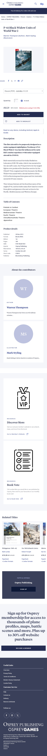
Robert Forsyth (26, 552)
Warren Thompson (17, 307)
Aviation (29, 17)
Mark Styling (14, 352)
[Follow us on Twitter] (17, 715)
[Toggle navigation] (3, 4)
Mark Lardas (6, 552)
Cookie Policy (7, 683)
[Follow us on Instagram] (12, 715)
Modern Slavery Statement (11, 680)
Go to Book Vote (13, 499)
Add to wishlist (23, 121)
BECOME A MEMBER (23, 648)
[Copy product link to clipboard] (22, 80)
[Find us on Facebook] (6, 715)
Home (3, 17)
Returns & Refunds (9, 702)
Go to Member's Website (16, 434)
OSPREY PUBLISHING (13, 17)
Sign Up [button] (23, 589)
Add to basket (23, 114)
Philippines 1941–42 (9, 548)
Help (4, 692)
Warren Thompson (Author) (14, 36)
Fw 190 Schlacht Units (30, 548)
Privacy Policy (7, 673)
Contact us (6, 695)
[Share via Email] (18, 80)
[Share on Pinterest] (15, 80)
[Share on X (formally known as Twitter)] (11, 80)
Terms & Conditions (9, 676)
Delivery (6, 698)
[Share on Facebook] (8, 80)
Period (23, 17)
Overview (6, 670)
